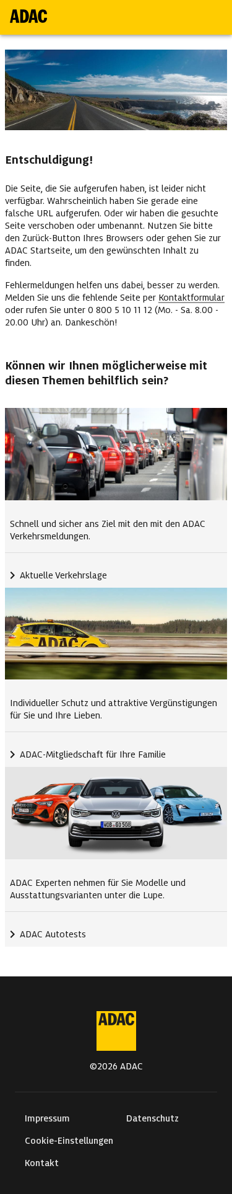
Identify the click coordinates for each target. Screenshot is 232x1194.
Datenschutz (152, 1118)
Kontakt (42, 1163)
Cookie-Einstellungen (69, 1140)
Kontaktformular (191, 297)
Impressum (47, 1118)
